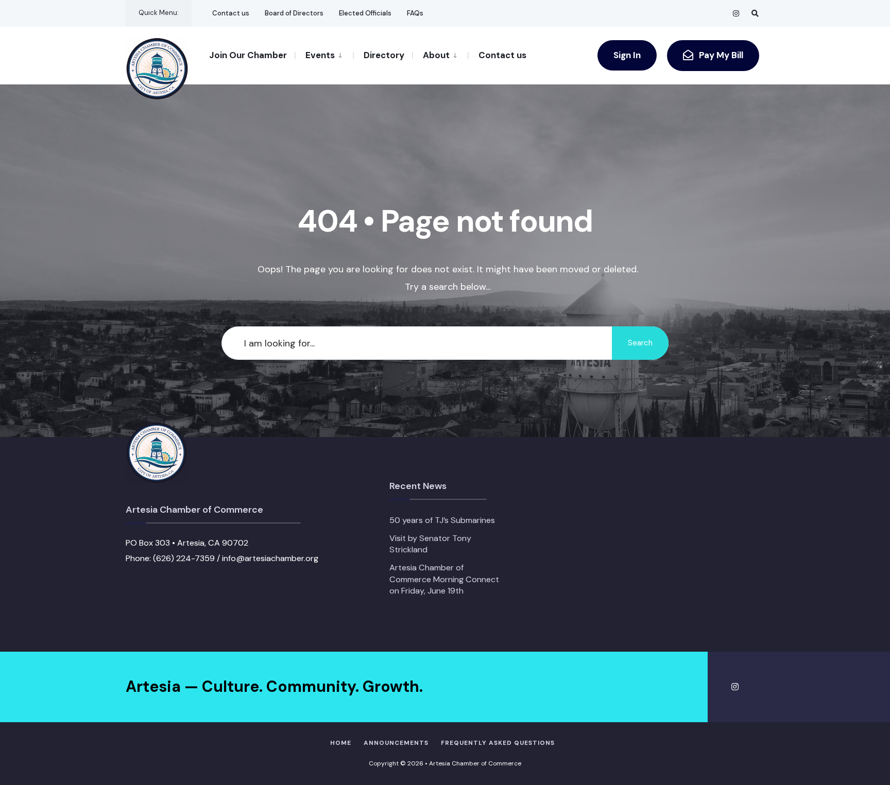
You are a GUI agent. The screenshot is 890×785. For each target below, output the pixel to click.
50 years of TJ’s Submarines (442, 520)
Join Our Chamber (248, 55)
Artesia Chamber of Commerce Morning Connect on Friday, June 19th (444, 579)
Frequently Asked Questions (498, 743)
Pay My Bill (720, 55)
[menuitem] (324, 55)
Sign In (627, 55)
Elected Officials (365, 13)
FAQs (415, 13)
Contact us (230, 13)
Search (640, 343)
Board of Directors (294, 13)
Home (340, 743)
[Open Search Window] (755, 13)
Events (320, 55)
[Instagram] (736, 13)
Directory (384, 55)
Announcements (396, 743)
